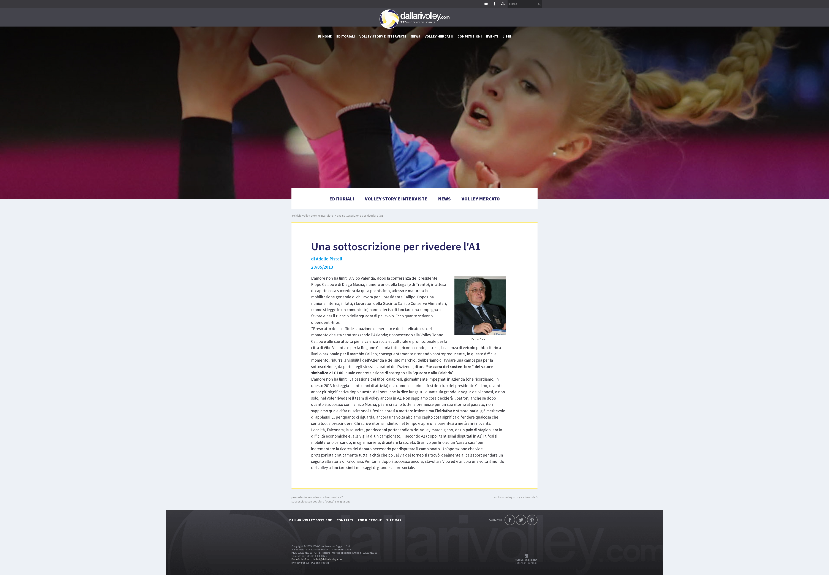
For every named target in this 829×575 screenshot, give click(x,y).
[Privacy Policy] (300, 562)
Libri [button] (507, 36)
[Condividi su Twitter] (521, 520)
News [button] (415, 36)
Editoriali (345, 36)
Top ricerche (370, 520)
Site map (394, 520)
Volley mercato (439, 36)
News (444, 199)
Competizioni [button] (469, 36)
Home (327, 36)
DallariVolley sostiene (310, 520)
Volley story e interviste (383, 36)
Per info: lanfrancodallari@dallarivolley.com (317, 559)
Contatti (345, 520)
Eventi (492, 36)
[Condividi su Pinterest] (532, 520)
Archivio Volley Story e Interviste (312, 215)
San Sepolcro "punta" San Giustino (329, 501)
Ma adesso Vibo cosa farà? (325, 497)
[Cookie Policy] (320, 562)
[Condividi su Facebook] (510, 520)
